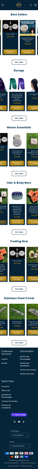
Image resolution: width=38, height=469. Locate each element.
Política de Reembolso (25, 364)
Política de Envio (27, 374)
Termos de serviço (28, 370)
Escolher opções (27, 108)
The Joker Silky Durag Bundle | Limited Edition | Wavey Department (10, 97)
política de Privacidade (25, 358)
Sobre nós (6, 391)
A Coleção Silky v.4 (27, 95)
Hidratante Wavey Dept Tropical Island (27, 39)
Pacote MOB (10, 34)
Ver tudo (19, 62)
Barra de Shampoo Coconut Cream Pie (28, 152)
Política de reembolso (6, 406)
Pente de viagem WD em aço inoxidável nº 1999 (27, 323)
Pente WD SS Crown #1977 (10, 322)
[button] (31, 5)
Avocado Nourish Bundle (27, 265)
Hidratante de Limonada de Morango (10, 152)
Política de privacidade (27, 463)
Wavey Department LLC (21, 460)
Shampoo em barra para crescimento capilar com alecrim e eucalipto (10, 210)
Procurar (5, 386)
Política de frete (27, 466)
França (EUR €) (18, 435)
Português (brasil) (18, 446)
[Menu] (2, 5)
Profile (4, 363)
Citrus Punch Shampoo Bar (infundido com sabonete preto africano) (27, 210)
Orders (4, 359)
